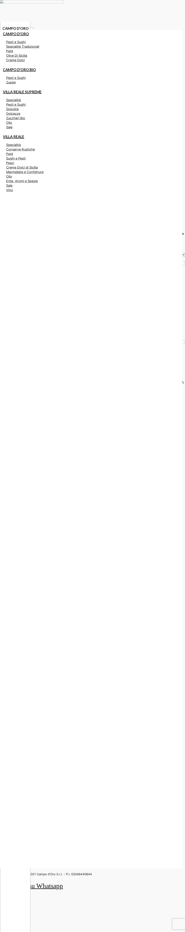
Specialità (13, 100)
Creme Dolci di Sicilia (22, 167)
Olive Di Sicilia (16, 55)
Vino (9, 190)
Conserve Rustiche (20, 149)
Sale (9, 127)
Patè (9, 51)
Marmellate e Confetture (25, 172)
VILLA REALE (13, 136)
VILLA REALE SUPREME (22, 92)
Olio (9, 123)
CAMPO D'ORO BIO (19, 69)
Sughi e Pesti (16, 158)
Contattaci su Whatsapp (31, 886)
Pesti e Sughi (16, 42)
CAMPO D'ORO (16, 28)
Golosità (12, 109)
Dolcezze (13, 113)
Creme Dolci (15, 60)
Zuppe (11, 82)
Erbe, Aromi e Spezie (22, 181)
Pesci (10, 163)
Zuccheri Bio (15, 118)
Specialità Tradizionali (22, 46)
